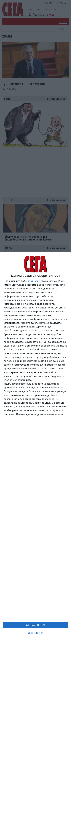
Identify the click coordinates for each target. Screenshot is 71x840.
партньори (33, 281)
